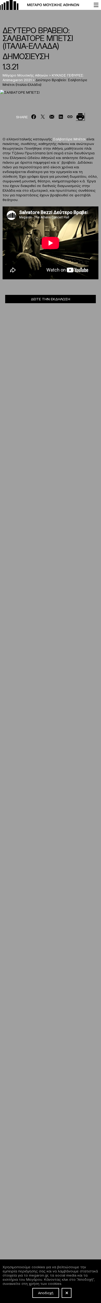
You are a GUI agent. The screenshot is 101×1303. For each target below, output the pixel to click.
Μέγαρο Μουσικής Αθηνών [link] (25, 75)
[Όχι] (66, 1293)
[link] (44, 5)
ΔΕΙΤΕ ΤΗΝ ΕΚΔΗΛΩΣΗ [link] (50, 298)
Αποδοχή (45, 1292)
